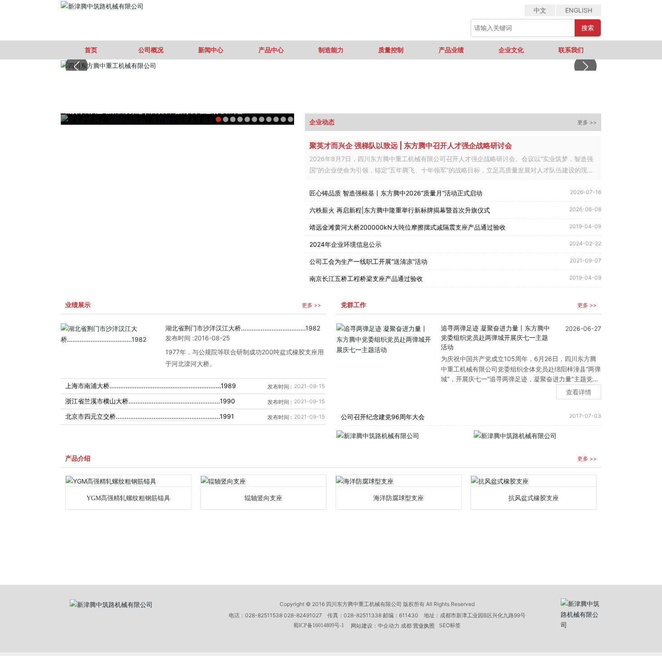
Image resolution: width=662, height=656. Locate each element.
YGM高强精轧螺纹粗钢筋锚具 (128, 498)
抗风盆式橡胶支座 (533, 498)
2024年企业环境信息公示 (345, 244)
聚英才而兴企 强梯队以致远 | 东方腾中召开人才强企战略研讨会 (410, 145)
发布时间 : (179, 338)
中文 (540, 10)
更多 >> (587, 122)
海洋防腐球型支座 (398, 498)
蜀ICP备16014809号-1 (318, 625)
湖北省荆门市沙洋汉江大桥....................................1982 (242, 328)
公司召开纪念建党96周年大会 (383, 417)
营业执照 (424, 625)
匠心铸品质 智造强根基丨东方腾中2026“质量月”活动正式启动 (395, 193)
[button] (585, 66)
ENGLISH (578, 10)
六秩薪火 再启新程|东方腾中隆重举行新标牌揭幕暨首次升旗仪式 (399, 210)
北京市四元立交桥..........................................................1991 (149, 416)
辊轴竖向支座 (263, 498)
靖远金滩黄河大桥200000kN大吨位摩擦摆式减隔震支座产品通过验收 (407, 227)
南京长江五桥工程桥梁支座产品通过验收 (366, 278)
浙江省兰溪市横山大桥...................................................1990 (150, 401)
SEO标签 (450, 625)
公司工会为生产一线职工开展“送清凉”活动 (368, 261)
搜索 (587, 28)
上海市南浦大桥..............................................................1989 (150, 385)
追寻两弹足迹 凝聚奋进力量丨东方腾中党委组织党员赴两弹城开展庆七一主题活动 (495, 337)
